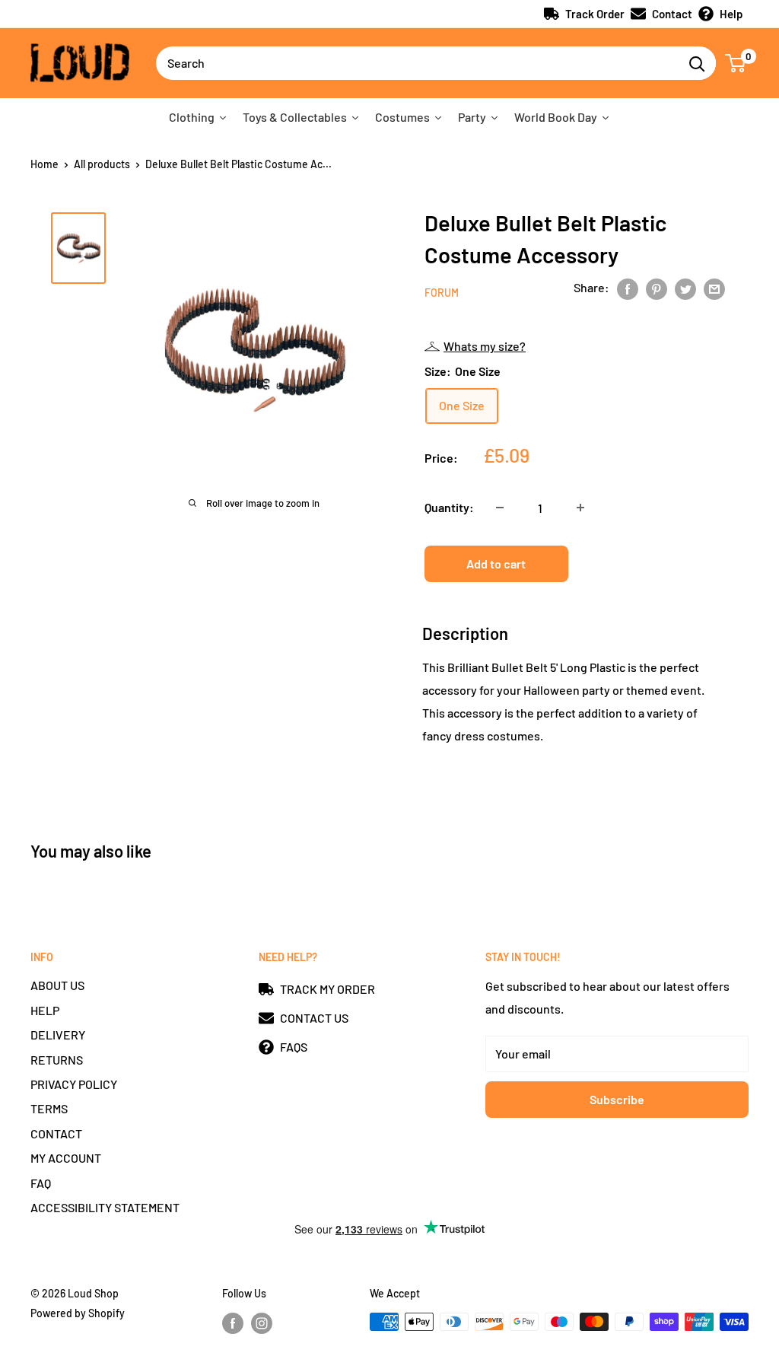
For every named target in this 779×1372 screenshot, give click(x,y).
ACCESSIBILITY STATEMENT (105, 1207)
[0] (736, 63)
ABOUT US (57, 985)
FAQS (293, 1046)
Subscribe (617, 1099)
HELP (44, 1010)
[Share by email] (714, 288)
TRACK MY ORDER (327, 989)
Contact (672, 14)
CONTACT (56, 1133)
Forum (441, 292)
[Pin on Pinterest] (656, 288)
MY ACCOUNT (65, 1158)
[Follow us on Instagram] (261, 1323)
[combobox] (417, 63)
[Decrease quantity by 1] (500, 508)
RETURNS (56, 1059)
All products (102, 164)
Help (731, 14)
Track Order (595, 14)
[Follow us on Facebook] (232, 1323)
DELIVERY (57, 1034)
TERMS (49, 1108)
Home (44, 164)
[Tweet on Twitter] (685, 288)
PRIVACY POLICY (73, 1084)
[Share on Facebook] (627, 288)
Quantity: (449, 507)
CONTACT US (314, 1018)
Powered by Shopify (77, 1313)
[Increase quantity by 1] (580, 508)
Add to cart (496, 563)
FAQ (40, 1183)
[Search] (697, 63)
